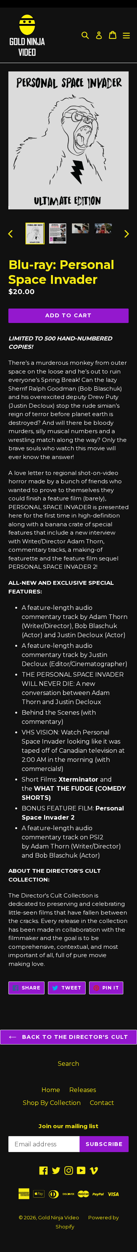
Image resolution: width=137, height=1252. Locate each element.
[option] (35, 233)
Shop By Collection (52, 1102)
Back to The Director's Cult (74, 1037)
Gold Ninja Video (58, 1217)
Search (68, 1063)
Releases (82, 1090)
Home (50, 1090)
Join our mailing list (68, 1126)
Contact (102, 1102)
